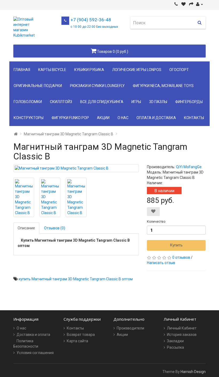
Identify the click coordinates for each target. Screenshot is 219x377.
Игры (136, 102)
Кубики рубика (89, 70)
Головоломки (28, 102)
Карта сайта (77, 341)
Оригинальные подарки (38, 86)
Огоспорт (179, 70)
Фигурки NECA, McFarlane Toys (163, 86)
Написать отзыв (161, 263)
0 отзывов (181, 257)
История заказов (182, 334)
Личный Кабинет (182, 328)
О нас (123, 118)
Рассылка (175, 347)
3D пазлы (158, 102)
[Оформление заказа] (191, 4)
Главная (22, 70)
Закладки (175, 341)
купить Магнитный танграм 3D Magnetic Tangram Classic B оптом (76, 279)
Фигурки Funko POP (70, 118)
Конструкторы (29, 118)
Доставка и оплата (33, 334)
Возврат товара (81, 334)
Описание (26, 228)
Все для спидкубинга (101, 102)
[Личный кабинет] (199, 4)
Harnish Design (193, 372)
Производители (130, 328)
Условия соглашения (35, 353)
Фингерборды (189, 102)
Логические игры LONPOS (136, 70)
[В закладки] (153, 211)
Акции (103, 118)
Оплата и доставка (156, 118)
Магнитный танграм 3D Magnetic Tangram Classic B (68, 134)
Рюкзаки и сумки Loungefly (97, 86)
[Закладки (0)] (183, 4)
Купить (176, 245)
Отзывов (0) (54, 228)
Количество (156, 221)
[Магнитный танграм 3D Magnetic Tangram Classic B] (76, 168)
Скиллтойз (61, 102)
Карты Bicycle (52, 70)
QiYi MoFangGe (189, 167)
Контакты (194, 118)
